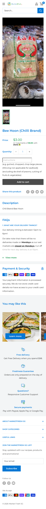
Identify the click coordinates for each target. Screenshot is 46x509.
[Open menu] (3, 4)
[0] (41, 3)
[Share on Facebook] (28, 192)
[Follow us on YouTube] (13, 483)
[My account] (36, 4)
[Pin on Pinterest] (32, 192)
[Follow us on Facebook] (4, 483)
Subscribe (11, 468)
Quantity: (7, 151)
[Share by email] (42, 192)
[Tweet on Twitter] (37, 192)
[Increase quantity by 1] (29, 151)
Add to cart (23, 182)
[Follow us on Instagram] (9, 483)
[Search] (40, 10)
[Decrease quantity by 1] (16, 151)
